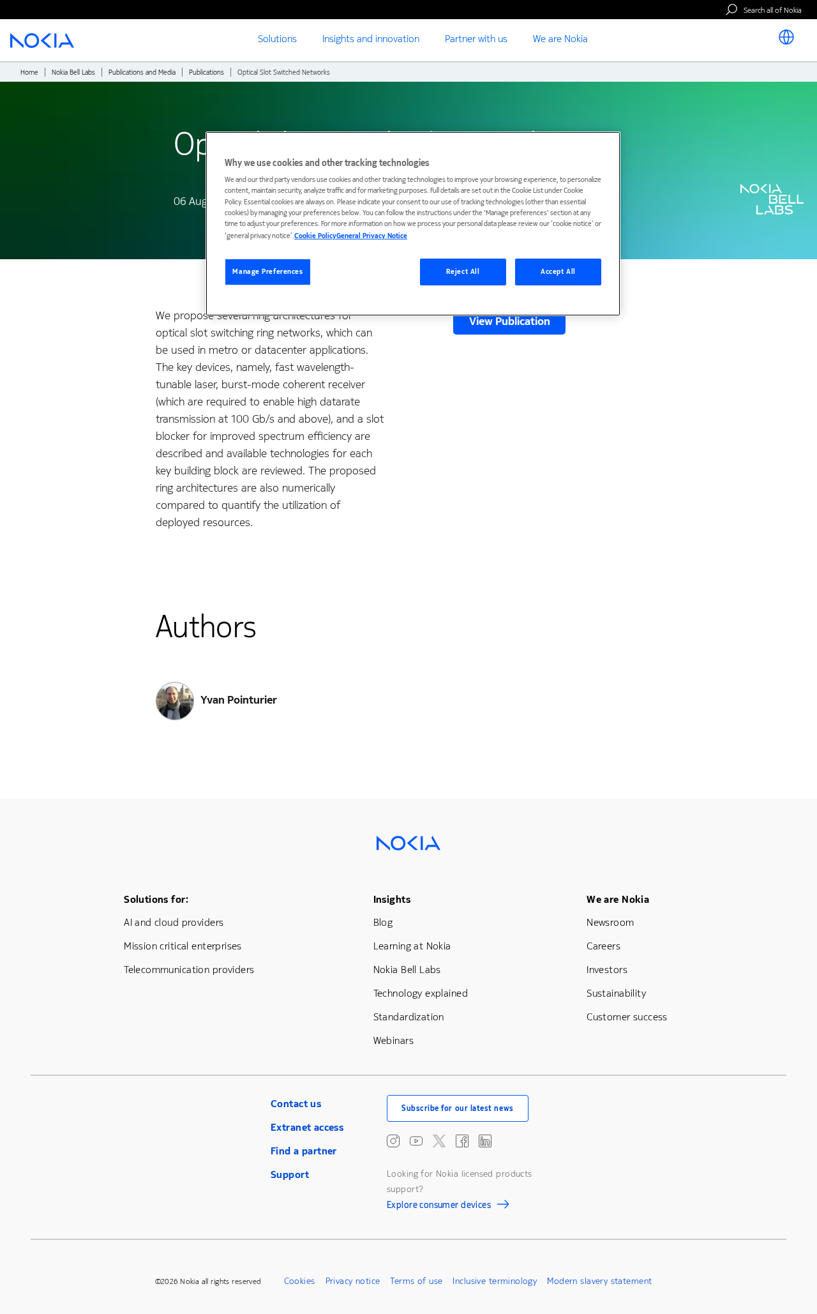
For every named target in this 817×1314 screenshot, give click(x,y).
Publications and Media (142, 72)
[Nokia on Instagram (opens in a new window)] (393, 1141)
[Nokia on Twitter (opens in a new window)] (439, 1141)
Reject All (463, 271)
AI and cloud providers (173, 922)
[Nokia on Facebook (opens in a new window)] (462, 1141)
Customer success (627, 1017)
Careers (603, 946)
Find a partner (304, 1151)
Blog (383, 922)
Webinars (393, 1040)
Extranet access (307, 1127)
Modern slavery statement (599, 1281)
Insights (391, 899)
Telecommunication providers (189, 969)
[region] (413, 224)
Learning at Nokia (412, 946)
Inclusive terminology (495, 1281)
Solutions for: (156, 899)
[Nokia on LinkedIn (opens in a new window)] (485, 1141)
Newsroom (610, 922)
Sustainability (616, 993)
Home (29, 72)
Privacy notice (353, 1281)
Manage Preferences (267, 271)
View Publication (509, 321)
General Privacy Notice (371, 236)
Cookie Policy (315, 236)
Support (290, 1174)
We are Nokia (618, 899)
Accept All (558, 271)
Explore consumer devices (439, 1207)
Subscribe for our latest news (457, 1108)
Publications (206, 72)
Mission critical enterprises (183, 946)
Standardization (408, 1017)
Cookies (299, 1281)
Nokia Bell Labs (73, 72)
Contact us (296, 1103)
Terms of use (416, 1281)
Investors (607, 969)
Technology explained (420, 993)
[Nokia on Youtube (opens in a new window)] (416, 1141)
